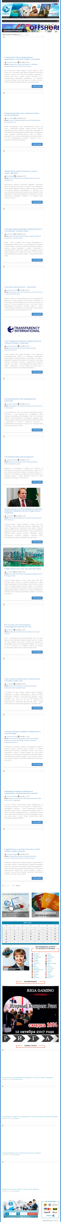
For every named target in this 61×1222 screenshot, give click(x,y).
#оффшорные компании (24, 518)
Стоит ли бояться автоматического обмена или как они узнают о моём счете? (22, 680)
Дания (35, 976)
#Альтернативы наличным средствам (22, 462)
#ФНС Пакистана (9, 520)
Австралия (37, 954)
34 (13, 885)
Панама (49, 966)
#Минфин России (19, 178)
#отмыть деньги (8, 408)
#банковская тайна (36, 798)
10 (6, 934)
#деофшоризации (14, 632)
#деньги (11, 236)
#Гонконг (11, 178)
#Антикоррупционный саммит (17, 348)
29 (47, 939)
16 (55, 934)
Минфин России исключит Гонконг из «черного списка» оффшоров (20, 172)
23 (55, 936)
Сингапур (50, 969)
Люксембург (50, 957)
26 (22, 939)
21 (39, 936)
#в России (14, 350)
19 (22, 936)
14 (39, 934)
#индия (16, 236)
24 (6, 939)
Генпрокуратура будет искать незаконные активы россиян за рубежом (21, 114)
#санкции (28, 66)
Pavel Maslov (10, 234)
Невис (49, 961)
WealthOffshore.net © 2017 (50, 1220)
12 (22, 934)
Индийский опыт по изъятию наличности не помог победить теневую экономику (22, 850)
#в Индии (11, 856)
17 (6, 936)
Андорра (36, 960)
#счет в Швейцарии (14, 800)
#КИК (20, 632)
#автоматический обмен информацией (19, 798)
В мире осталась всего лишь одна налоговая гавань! (22, 569)
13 (30, 934)
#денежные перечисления (34, 406)
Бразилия (36, 968)
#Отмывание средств (17, 858)
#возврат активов (25, 120)
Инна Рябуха (10, 118)
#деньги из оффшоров (31, 64)
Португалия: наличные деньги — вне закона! (20, 287)
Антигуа (36, 961)
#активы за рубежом (14, 120)
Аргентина (37, 963)
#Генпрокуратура (35, 120)
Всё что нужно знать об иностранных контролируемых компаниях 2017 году (17, 626)
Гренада (36, 974)
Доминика (36, 977)
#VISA (10, 462)
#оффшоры (27, 178)
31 (6, 942)
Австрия (36, 955)
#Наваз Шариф (13, 518)
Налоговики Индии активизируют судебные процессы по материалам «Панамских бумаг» (23, 230)
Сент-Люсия (50, 968)
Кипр (48, 954)
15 (47, 934)
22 (47, 936)
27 (30, 939)
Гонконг (36, 973)
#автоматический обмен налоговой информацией (22, 686)
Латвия (49, 955)
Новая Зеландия (51, 963)
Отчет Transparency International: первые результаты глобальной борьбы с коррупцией (22, 342)
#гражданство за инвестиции (17, 64)
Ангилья (36, 958)
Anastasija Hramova (12, 62)
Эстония (49, 977)
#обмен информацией (26, 574)
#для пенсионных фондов (16, 738)
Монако (49, 960)
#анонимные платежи (15, 292)
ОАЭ (48, 965)
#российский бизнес (20, 66)
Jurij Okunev (10, 572)
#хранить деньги (16, 464)
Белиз (35, 966)
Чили (48, 974)
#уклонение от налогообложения (13, 238)
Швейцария (50, 976)
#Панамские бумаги (23, 236)
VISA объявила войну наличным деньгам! (18, 457)
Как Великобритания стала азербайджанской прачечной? (20, 400)
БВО (35, 965)
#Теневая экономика (29, 858)
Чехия (49, 973)
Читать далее (37, 86)
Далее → (18, 885)
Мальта (49, 958)
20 (30, 936)
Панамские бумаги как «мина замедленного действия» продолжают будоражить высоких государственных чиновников (23, 511)
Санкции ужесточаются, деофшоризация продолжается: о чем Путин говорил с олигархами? (22, 58)
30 (55, 939)
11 (14, 934)
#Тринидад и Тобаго (9, 576)
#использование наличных (28, 292)
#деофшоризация (9, 66)
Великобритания (38, 969)
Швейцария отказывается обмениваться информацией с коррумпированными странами (21, 792)
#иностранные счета (10, 122)
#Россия (32, 178)
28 (39, 939)
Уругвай (49, 971)
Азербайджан (37, 957)
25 (14, 939)
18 (14, 936)
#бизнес (28, 348)
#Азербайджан (13, 406)
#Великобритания (22, 406)
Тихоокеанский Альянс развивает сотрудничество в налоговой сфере (22, 732)
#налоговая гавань (14, 574)
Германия (36, 971)
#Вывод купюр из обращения (22, 856)
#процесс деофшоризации (18, 688)
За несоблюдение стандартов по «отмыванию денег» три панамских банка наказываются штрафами (30, 1116)
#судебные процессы (35, 236)
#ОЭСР (40, 574)
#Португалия (16, 294)
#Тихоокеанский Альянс (11, 742)
